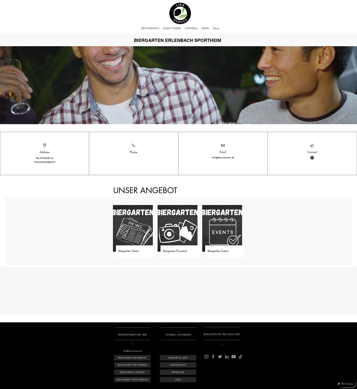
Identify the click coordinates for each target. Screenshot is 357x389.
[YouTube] (233, 356)
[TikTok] (240, 356)
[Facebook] (213, 356)
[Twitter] (220, 356)
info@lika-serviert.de (223, 158)
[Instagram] (312, 157)
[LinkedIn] (227, 356)
